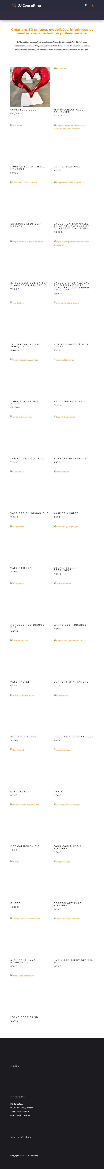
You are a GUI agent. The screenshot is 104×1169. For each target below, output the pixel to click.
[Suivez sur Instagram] (24, 1056)
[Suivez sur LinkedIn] (14, 1056)
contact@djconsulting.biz (21, 1115)
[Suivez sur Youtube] (33, 1056)
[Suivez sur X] (51, 1056)
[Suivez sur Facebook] (42, 1056)
